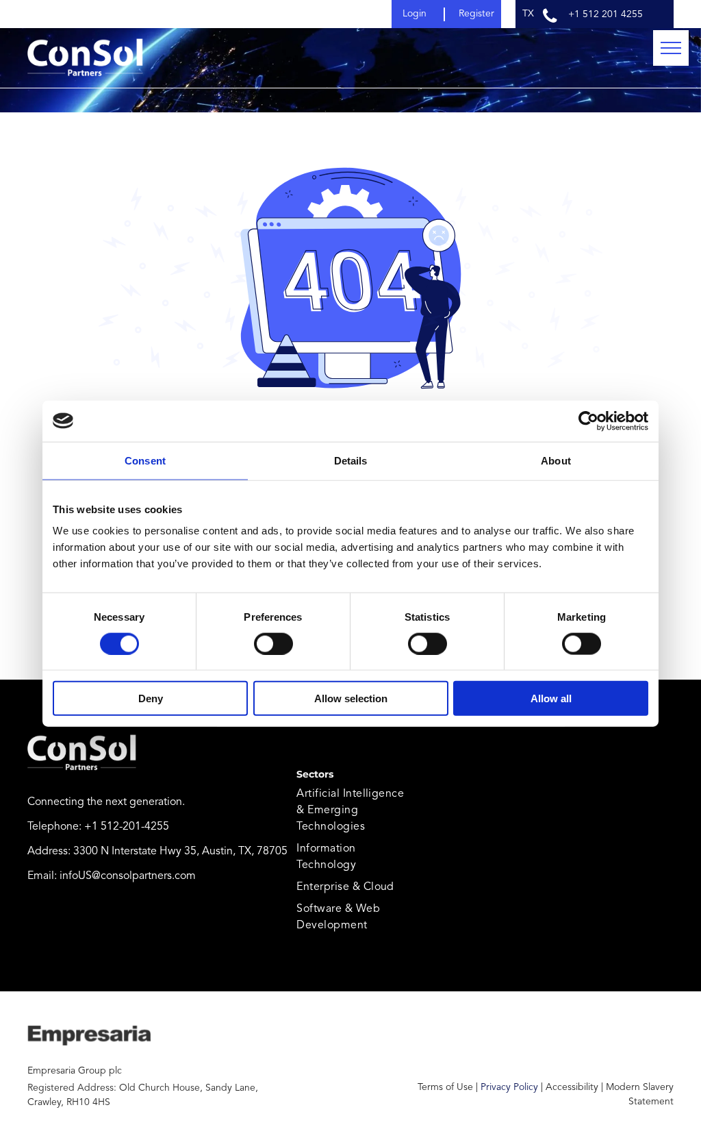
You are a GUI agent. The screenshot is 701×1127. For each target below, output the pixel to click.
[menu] (671, 48)
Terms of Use (445, 1087)
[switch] (273, 643)
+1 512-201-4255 (126, 826)
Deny (150, 698)
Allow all (551, 698)
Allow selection (350, 698)
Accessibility (572, 1087)
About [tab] (556, 460)
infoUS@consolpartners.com (128, 876)
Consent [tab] (145, 460)
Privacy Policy (509, 1087)
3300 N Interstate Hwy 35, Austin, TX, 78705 (180, 851)
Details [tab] (351, 460)
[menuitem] (354, 810)
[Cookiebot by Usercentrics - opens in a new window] (588, 420)
